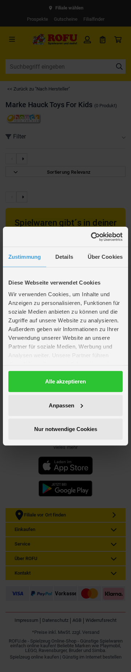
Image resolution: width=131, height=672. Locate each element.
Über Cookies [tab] (105, 257)
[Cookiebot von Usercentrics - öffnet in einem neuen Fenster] (92, 236)
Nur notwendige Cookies (65, 429)
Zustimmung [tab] (24, 257)
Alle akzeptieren (65, 381)
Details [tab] (64, 257)
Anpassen (61, 405)
